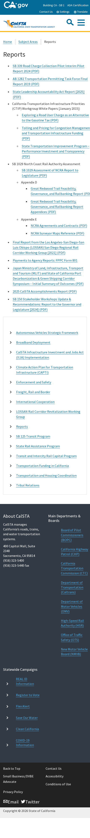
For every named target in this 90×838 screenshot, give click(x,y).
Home (7, 42)
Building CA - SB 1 (53, 5)
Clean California (27, 729)
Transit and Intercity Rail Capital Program (46, 456)
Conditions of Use (58, 784)
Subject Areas (28, 42)
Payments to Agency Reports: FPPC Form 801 (45, 260)
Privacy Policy (13, 792)
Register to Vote (28, 695)
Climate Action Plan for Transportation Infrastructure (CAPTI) (44, 369)
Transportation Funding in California (42, 466)
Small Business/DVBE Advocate (18, 779)
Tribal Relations (27, 485)
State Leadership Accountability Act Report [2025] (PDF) (49, 94)
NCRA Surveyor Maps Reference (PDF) (57, 233)
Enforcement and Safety (33, 382)
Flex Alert (23, 706)
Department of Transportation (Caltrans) (72, 587)
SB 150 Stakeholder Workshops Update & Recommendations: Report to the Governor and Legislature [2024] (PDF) (47, 304)
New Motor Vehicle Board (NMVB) (74, 651)
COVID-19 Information (25, 742)
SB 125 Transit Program (33, 436)
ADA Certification (78, 5)
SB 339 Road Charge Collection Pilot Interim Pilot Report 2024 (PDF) (48, 68)
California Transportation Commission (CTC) (74, 568)
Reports (22, 426)
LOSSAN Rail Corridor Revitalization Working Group (48, 414)
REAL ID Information (25, 681)
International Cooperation (35, 402)
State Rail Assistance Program (38, 446)
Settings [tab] (64, 12)
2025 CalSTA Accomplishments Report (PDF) (45, 291)
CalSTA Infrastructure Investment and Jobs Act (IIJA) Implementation (50, 354)
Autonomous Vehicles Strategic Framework (47, 332)
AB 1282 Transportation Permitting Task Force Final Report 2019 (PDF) (50, 81)
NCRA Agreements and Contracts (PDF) (59, 225)
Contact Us (46, 12)
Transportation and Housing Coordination (46, 475)
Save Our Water (27, 718)
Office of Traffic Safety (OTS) (71, 637)
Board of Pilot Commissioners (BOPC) (72, 535)
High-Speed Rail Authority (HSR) (72, 623)
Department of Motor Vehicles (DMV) (72, 606)
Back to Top (11, 768)
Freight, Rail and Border (33, 392)
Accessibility (54, 776)
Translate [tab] (82, 12)
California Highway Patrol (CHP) (74, 551)
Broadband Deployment (33, 342)
